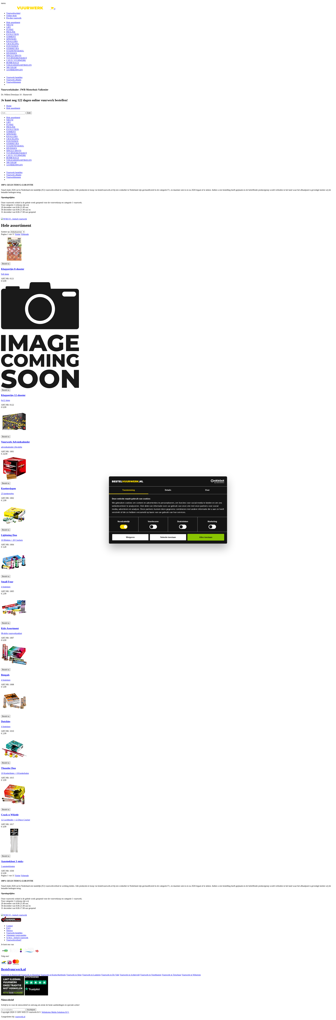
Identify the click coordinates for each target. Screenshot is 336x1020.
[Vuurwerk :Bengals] (14, 667)
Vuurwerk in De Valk (110, 975)
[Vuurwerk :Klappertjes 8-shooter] (14, 261)
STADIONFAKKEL (15, 51)
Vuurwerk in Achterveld (130, 975)
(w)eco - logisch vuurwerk (17, 938)
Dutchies (5, 721)
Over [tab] (207, 490)
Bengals (5, 675)
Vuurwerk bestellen (14, 77)
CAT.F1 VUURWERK (16, 60)
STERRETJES (12, 48)
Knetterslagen (8, 488)
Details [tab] (168, 490)
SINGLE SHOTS (13, 55)
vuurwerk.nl (20, 1017)
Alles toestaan (205, 537)
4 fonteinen (5, 587)
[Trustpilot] (36, 995)
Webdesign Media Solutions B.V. (55, 1012)
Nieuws (9, 930)
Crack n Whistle (10, 814)
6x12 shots (5, 400)
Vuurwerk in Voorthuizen (150, 975)
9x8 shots (5, 274)
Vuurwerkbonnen (13, 82)
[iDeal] (9, 964)
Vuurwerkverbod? (13, 940)
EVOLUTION (12, 34)
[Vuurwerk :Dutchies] (14, 714)
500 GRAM (11, 67)
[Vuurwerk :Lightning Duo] (14, 527)
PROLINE (10, 32)
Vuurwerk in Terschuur (171, 975)
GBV (8, 27)
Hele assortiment (13, 22)
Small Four (7, 581)
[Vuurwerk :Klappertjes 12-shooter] (40, 387)
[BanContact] (4, 964)
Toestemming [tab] (128, 490)
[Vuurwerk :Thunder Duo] (14, 760)
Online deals (11, 15)
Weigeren (130, 537)
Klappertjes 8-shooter (12, 269)
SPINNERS (11, 39)
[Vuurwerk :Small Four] (14, 574)
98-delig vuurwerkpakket (11, 633)
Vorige (17, 234)
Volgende (25, 234)
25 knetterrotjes (7, 493)
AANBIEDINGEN (14, 70)
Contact (9, 926)
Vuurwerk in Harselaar (30, 975)
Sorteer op (5, 232)
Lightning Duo (9, 535)
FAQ (8, 928)
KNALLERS (12, 41)
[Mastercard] (16, 964)
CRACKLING (12, 44)
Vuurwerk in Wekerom (191, 975)
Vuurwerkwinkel (13, 13)
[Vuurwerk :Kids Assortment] (14, 620)
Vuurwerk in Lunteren (91, 975)
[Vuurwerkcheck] (11, 921)
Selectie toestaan (168, 537)
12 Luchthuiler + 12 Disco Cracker (15, 820)
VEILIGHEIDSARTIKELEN (19, 65)
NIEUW (9, 25)
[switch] (153, 527)
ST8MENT (11, 37)
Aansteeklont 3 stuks (12, 861)
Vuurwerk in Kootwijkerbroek (53, 975)
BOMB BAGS (12, 63)
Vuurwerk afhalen (13, 80)
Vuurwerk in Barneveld (11, 975)
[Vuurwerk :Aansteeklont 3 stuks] (14, 853)
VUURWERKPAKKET (16, 58)
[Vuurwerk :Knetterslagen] (14, 481)
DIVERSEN (11, 53)
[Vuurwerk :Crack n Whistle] (14, 807)
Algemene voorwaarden (16, 935)
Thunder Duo (8, 768)
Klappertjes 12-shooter (13, 395)
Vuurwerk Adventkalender (15, 442)
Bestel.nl (13, 969)
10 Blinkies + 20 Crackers (12, 540)
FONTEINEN (12, 46)
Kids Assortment (10, 628)
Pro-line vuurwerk (13, 18)
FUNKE (10, 29)
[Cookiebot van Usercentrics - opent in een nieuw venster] (212, 481)
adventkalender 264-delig (11, 447)
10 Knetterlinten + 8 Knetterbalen (15, 773)
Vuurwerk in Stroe (74, 975)
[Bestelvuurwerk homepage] (26, 9)
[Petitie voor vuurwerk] (12, 995)
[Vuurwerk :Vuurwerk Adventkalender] (14, 434)
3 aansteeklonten (8, 866)
